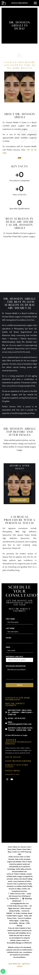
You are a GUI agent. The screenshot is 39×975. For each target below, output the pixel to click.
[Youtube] (12, 779)
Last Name (10, 628)
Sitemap (22, 923)
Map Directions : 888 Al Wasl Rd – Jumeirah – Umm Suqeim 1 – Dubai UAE (20, 712)
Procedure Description (16, 666)
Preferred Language (15, 657)
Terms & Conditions (24, 918)
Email (8, 647)
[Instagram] (7, 779)
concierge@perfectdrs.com (19, 903)
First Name (11, 619)
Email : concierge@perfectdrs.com (19, 723)
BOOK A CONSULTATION (19, 3)
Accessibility (13, 923)
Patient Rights (14, 921)
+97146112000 (14, 898)
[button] (6, 483)
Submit (19, 685)
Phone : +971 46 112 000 (16, 718)
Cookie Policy (24, 921)
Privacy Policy (12, 918)
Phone (9, 638)
